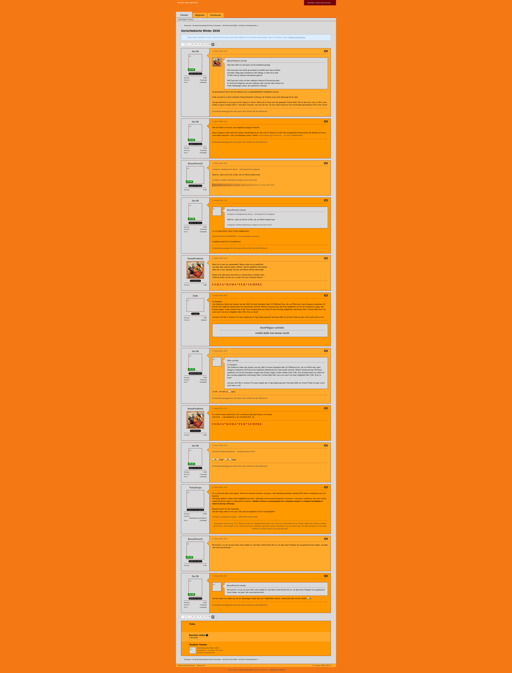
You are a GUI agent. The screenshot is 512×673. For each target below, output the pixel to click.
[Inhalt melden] (324, 115)
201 (326, 51)
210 (326, 487)
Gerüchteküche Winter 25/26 (200, 30)
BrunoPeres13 (253, 185)
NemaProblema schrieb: (237, 61)
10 (209, 44)
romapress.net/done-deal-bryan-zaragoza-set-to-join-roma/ (234, 180)
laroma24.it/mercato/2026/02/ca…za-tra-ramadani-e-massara (235, 236)
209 (326, 445)
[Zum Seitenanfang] (328, 115)
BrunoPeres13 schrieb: (236, 210)
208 (326, 408)
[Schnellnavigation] (329, 19)
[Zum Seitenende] (333, 19)
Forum (184, 15)
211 (326, 539)
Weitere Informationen (297, 37)
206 (326, 295)
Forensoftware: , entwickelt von (256, 670)
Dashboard (215, 15)
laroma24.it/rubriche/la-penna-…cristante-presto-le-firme (233, 452)
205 (326, 258)
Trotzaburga (201, 650)
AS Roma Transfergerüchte (206, 652)
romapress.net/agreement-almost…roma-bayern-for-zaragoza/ (236, 169)
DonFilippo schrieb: (272, 327)
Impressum (201, 665)
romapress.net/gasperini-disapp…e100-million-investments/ (235, 517)
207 (326, 351)
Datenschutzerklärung (186, 665)
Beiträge (186, 78)
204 (326, 200)
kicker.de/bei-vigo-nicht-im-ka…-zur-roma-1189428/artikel (281, 135)
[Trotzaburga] (192, 650)
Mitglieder (200, 15)
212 (326, 576)
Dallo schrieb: (233, 361)
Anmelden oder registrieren (187, 3)
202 (326, 121)
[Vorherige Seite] (182, 44)
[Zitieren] (319, 115)
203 (326, 163)
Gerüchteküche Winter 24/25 (208, 648)
